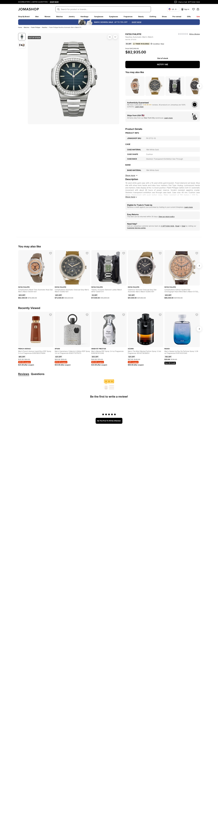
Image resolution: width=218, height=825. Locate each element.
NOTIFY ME (162, 64)
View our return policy (167, 216)
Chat (183, 226)
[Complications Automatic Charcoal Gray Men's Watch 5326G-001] (87, 253)
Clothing (152, 16)
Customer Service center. (136, 228)
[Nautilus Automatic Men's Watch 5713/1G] (115, 37)
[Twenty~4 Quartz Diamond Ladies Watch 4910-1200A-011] (123, 253)
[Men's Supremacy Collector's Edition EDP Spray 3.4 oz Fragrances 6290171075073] (87, 315)
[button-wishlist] (193, 9)
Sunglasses (98, 16)
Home (20, 27)
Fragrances (128, 16)
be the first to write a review (109, 421)
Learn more (139, 107)
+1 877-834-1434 (168, 226)
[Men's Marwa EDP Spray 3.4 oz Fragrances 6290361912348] (123, 315)
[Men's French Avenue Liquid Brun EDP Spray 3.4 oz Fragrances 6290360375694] (50, 315)
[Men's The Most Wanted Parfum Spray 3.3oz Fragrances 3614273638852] (160, 315)
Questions (37, 374)
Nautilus (44, 27)
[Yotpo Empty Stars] (183, 34)
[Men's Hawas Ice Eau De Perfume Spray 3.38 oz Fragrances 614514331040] (197, 315)
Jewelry (72, 16)
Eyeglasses (113, 16)
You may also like (134, 72)
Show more (130, 197)
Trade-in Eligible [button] (142, 44)
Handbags (84, 16)
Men (37, 16)
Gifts (189, 16)
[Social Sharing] (110, 37)
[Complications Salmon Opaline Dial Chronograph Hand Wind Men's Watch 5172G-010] (197, 253)
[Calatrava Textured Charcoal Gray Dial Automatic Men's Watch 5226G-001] (160, 253)
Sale (198, 16)
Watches (59, 16)
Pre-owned (176, 16)
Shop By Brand (24, 16)
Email (177, 226)
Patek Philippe (35, 27)
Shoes (164, 16)
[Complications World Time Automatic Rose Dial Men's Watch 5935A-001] (50, 253)
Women (47, 16)
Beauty (141, 16)
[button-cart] (198, 9)
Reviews (23, 374)
